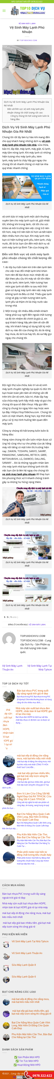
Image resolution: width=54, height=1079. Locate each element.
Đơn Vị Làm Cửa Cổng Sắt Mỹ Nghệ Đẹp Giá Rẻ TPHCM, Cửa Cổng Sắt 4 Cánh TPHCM (34, 796)
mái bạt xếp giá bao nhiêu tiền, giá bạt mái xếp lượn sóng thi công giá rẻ (33, 776)
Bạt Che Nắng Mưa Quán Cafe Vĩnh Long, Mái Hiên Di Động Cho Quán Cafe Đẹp (33, 817)
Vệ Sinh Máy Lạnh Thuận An (27, 953)
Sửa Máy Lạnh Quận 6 (24, 976)
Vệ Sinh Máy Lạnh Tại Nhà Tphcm (30, 941)
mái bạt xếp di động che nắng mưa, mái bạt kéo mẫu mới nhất (26, 915)
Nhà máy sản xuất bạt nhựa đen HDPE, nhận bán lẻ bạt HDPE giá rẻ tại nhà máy (34, 711)
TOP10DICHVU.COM (28, 40)
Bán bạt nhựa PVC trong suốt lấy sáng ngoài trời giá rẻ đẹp (23, 895)
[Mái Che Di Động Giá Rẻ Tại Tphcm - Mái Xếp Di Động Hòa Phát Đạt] (29, 10)
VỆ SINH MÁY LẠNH (27, 23)
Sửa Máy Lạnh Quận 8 (24, 965)
